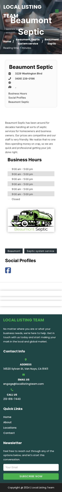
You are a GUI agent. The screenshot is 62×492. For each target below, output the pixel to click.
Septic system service (40, 251)
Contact (9, 433)
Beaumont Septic (18, 101)
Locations (10, 428)
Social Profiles (17, 97)
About (7, 422)
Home (7, 41)
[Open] (57, 11)
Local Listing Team (22, 11)
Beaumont (23, 39)
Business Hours (17, 93)
